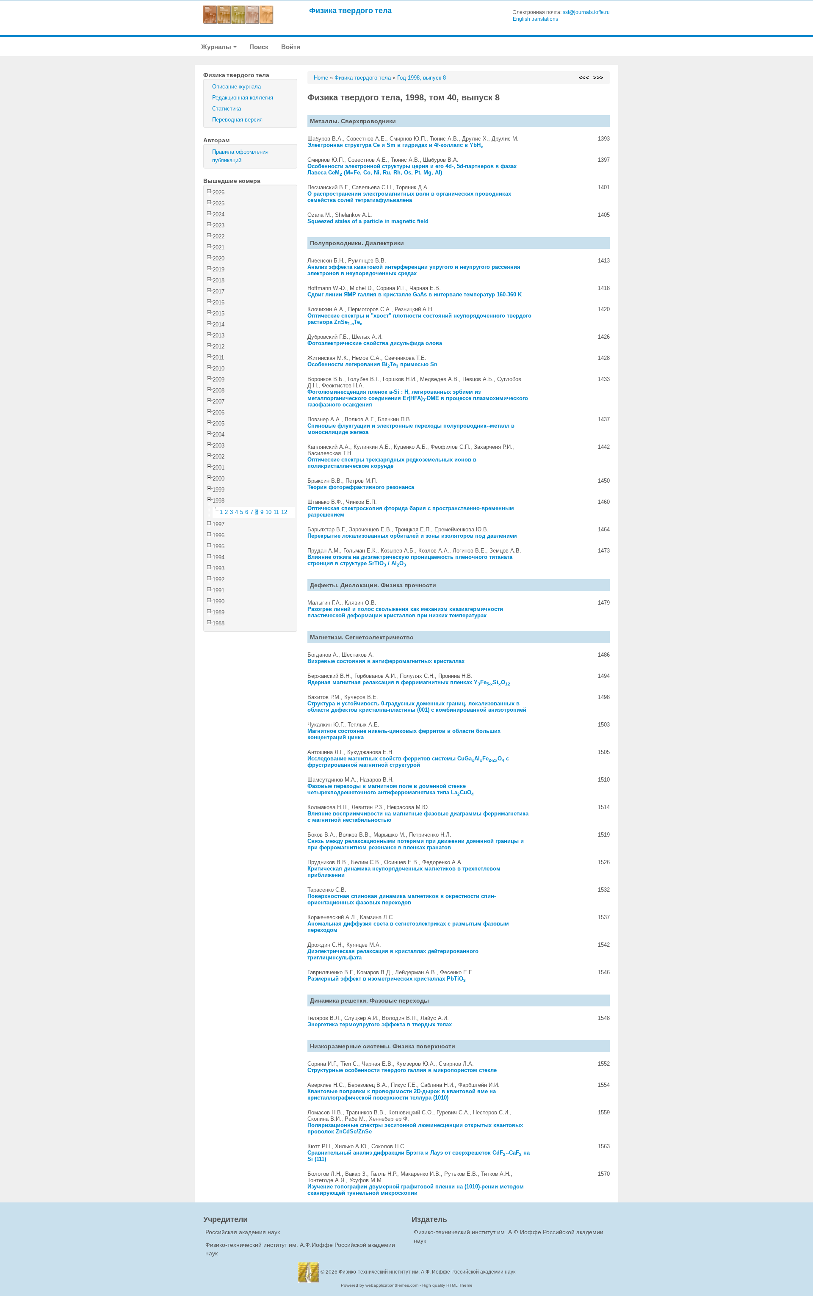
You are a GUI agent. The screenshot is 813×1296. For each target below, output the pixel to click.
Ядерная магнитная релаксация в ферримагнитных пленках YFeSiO (408, 682)
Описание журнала (236, 86)
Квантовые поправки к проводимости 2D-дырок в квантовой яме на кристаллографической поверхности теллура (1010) (401, 1094)
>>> (598, 78)
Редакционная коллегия (242, 97)
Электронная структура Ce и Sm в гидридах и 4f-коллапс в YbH (395, 145)
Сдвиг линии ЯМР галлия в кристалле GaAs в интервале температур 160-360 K (414, 294)
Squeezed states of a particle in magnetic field (368, 221)
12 (284, 512)
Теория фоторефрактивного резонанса (360, 487)
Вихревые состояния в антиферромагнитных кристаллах (386, 661)
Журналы (216, 47)
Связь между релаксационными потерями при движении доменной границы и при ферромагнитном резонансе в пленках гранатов (415, 844)
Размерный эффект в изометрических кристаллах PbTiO (386, 978)
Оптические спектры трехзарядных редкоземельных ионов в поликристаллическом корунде (391, 462)
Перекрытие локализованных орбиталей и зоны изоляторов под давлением (412, 536)
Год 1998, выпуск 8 (421, 78)
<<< (584, 78)
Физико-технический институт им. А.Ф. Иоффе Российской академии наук (427, 1272)
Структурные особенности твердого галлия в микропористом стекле (402, 1070)
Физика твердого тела (350, 10)
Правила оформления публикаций (240, 156)
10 (268, 512)
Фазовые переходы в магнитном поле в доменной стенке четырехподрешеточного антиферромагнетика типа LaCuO (390, 789)
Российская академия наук (242, 1232)
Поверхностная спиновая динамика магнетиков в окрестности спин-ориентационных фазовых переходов (401, 899)
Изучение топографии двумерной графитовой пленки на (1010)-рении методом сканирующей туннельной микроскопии (415, 1189)
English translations (535, 19)
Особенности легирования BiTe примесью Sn (372, 364)
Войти (290, 47)
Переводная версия (237, 119)
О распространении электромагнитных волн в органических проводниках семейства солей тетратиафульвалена (409, 197)
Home (321, 78)
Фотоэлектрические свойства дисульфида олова (374, 343)
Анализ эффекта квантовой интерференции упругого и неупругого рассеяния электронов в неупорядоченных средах (413, 270)
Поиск (258, 47)
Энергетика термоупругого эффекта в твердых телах (379, 1024)
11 (276, 512)
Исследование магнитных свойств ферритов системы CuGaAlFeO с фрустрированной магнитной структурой (408, 761)
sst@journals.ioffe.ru (586, 12)
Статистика (226, 108)
